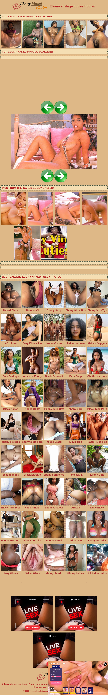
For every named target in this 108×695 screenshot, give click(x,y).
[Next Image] (61, 113)
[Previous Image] (47, 113)
